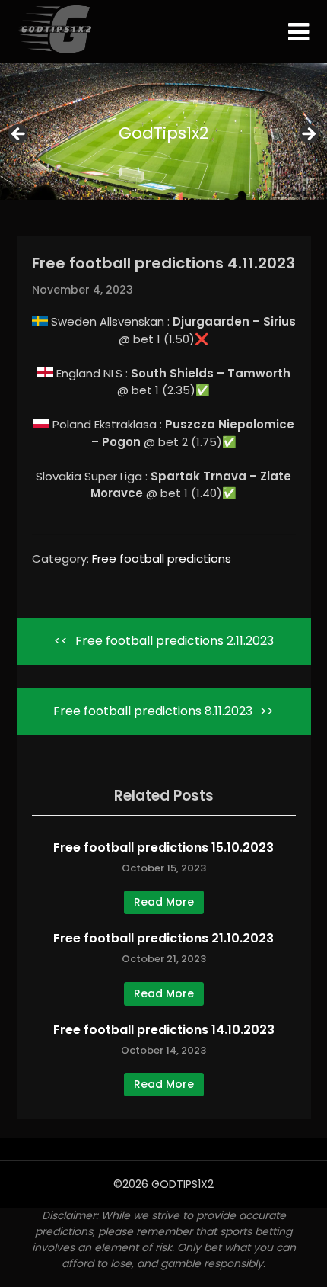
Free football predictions (161, 558)
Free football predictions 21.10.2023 (163, 938)
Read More (164, 902)
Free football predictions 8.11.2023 (152, 711)
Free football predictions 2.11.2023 (174, 641)
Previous (19, 135)
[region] (163, 138)
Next (308, 135)
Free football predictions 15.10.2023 (163, 847)
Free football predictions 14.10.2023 (164, 1029)
